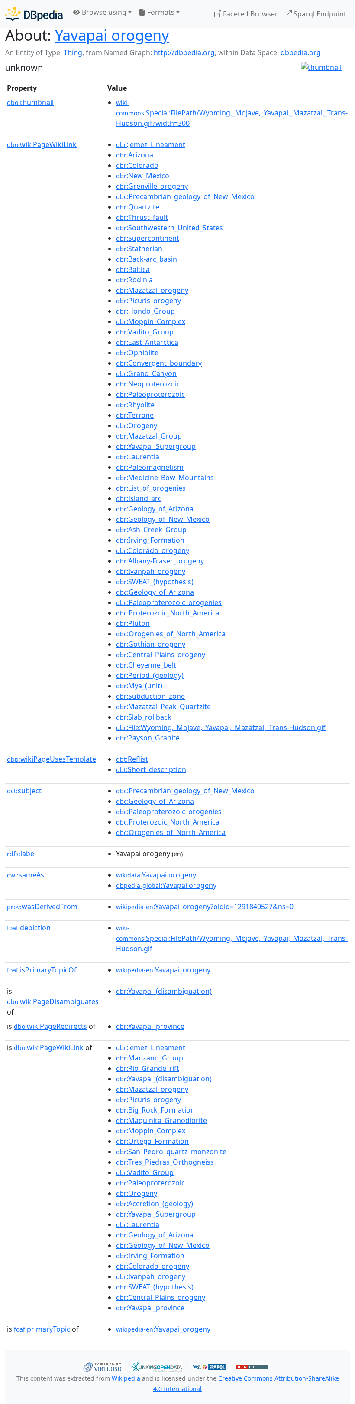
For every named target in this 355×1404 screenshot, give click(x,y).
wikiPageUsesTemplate (51, 759)
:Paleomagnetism (150, 467)
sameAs (25, 875)
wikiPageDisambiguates (53, 1001)
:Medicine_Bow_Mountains (165, 477)
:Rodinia (134, 280)
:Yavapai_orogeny (163, 970)
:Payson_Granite (148, 738)
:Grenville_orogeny (152, 186)
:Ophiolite (137, 352)
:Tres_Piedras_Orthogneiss (165, 1162)
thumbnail (30, 102)
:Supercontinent (147, 238)
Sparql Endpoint (319, 14)
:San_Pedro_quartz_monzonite (171, 1151)
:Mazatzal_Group (149, 436)
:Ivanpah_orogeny (150, 571)
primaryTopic (42, 1329)
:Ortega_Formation (152, 1141)
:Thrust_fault (142, 217)
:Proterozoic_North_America (167, 613)
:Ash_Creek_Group (151, 529)
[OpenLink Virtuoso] (102, 1366)
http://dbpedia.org (184, 52)
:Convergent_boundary (159, 363)
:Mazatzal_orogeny (152, 290)
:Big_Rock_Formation (155, 1110)
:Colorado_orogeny (152, 550)
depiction (29, 928)
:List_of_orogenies (151, 488)
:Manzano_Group (149, 1058)
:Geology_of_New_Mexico (163, 519)
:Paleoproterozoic (150, 394)
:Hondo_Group (145, 311)
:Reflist (132, 759)
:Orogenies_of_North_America (171, 633)
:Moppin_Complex (150, 321)
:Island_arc (138, 498)
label (21, 853)
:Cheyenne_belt (146, 665)
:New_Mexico (142, 175)
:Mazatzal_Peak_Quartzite (163, 706)
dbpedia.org (301, 52)
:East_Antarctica (147, 342)
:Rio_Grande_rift (147, 1068)
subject (24, 790)
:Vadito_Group (145, 332)
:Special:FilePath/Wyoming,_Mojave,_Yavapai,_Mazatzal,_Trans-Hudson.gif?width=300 (232, 113)
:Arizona (134, 155)
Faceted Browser (249, 14)
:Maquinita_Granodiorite (161, 1120)
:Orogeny (136, 425)
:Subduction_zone (150, 696)
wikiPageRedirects (50, 1026)
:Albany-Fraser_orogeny (160, 561)
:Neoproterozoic (148, 384)
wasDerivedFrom (42, 906)
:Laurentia (137, 456)
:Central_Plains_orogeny (160, 654)
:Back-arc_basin (146, 259)
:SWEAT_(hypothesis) (155, 581)
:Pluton (133, 623)
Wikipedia (126, 1378)
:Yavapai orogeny (156, 875)
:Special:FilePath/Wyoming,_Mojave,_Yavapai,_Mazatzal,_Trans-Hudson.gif (232, 938)
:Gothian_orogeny (150, 644)
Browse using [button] (103, 12)
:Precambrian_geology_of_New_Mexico (185, 196)
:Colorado (137, 165)
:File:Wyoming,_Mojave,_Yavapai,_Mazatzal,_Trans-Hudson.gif (221, 727)
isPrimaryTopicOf (42, 970)
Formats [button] (159, 12)
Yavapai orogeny (112, 35)
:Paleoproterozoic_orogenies (169, 602)
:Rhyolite (135, 404)
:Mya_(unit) (139, 686)
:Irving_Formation (150, 540)
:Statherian (139, 248)
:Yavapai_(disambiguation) (164, 991)
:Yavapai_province (150, 1026)
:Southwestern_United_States (169, 227)
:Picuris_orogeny (148, 300)
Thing (73, 52)
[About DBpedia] (34, 13)
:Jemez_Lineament (150, 144)
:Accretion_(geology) (154, 1203)
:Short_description (151, 769)
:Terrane (135, 415)
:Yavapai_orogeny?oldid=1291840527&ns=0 (205, 906)
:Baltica (133, 269)
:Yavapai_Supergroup (156, 446)
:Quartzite (137, 207)
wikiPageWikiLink (42, 144)
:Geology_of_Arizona (155, 509)
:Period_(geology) (150, 675)
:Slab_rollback (143, 717)
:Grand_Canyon (146, 373)
